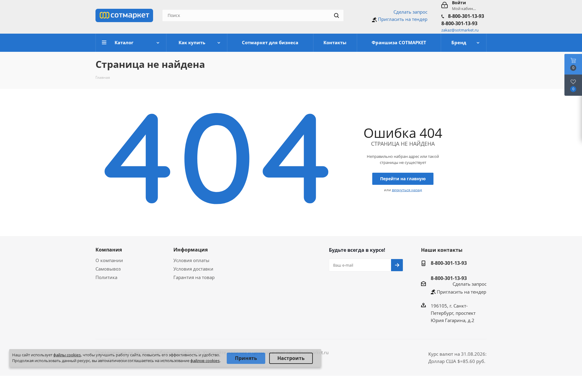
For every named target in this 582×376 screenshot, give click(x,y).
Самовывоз (108, 269)
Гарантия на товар (194, 277)
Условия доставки (193, 269)
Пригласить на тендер (402, 19)
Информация (190, 249)
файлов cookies (205, 360)
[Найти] (336, 15)
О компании (109, 260)
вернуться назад (407, 189)
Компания (108, 249)
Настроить (291, 358)
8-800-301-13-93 (466, 16)
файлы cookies (67, 355)
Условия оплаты (191, 260)
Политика (106, 277)
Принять (246, 358)
